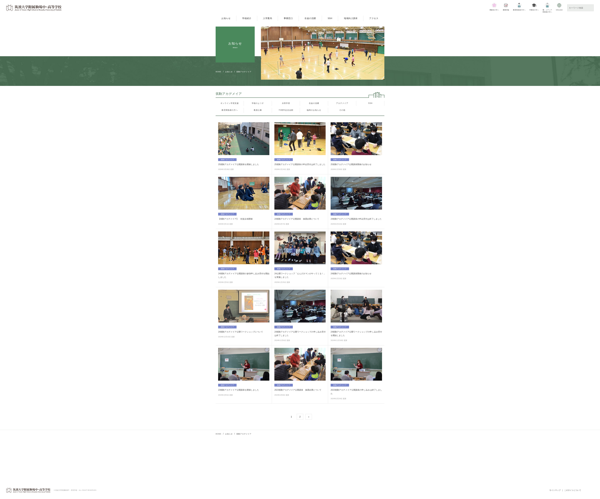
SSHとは (309, 463)
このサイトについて (572, 490)
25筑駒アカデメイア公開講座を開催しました (238, 164)
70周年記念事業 (256, 466)
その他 (342, 110)
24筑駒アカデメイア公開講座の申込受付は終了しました (356, 219)
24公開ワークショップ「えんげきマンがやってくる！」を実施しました (300, 275)
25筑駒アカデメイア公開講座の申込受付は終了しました (299, 164)
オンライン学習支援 (229, 103)
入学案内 (267, 18)
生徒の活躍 (310, 18)
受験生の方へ (494, 10)
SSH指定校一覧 (312, 467)
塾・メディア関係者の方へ (547, 11)
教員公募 (258, 110)
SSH (330, 18)
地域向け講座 (351, 18)
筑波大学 (352, 455)
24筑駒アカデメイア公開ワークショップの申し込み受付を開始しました (356, 334)
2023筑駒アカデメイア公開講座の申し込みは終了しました (356, 392)
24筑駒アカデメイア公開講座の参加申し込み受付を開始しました (243, 275)
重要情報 (506, 10)
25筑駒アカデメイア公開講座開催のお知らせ (351, 164)
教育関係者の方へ (519, 10)
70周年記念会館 (286, 110)
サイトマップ (555, 490)
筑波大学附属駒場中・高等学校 (34, 8)
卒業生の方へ (534, 10)
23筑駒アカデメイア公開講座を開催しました (238, 390)
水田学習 (286, 103)
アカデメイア (342, 103)
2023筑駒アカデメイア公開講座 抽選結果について (297, 390)
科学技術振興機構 (313, 459)
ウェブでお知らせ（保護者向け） (363, 467)
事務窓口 (288, 18)
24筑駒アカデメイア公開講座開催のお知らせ (351, 273)
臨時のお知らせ (314, 110)
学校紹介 (246, 18)
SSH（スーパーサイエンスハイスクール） (268, 462)
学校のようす (258, 103)
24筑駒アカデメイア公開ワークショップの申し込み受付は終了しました (300, 334)
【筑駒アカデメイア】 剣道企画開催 (235, 219)
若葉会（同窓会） (356, 463)
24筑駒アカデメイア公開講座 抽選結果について (296, 219)
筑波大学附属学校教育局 (359, 459)
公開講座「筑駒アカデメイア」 (263, 458)
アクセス (373, 18)
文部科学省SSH (309, 455)
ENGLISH (559, 10)
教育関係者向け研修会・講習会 (263, 454)
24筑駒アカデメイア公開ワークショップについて (240, 332)
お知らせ (225, 18)
